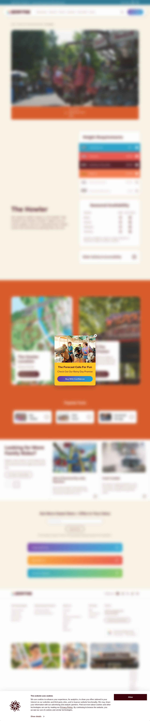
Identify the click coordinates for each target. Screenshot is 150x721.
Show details (36, 716)
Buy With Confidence (75, 379)
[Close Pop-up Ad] (95, 335)
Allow (130, 697)
